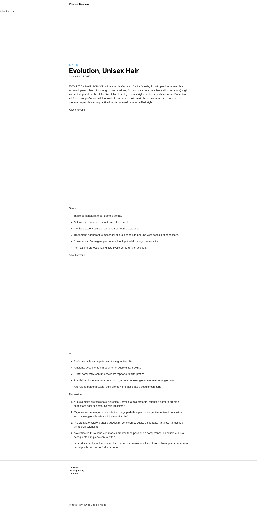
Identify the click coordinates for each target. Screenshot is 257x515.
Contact (74, 473)
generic (73, 65)
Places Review (79, 4)
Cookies (74, 467)
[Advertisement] (128, 35)
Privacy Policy (77, 470)
